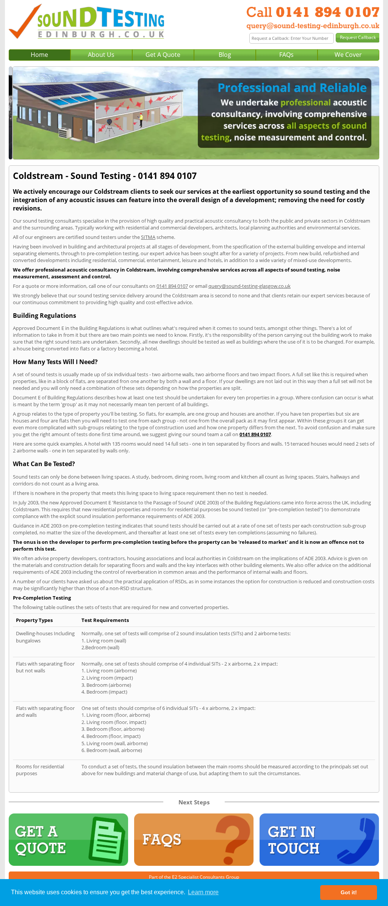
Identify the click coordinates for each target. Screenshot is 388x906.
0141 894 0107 (172, 286)
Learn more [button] (203, 892)
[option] (194, 113)
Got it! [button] (349, 892)
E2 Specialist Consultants (198, 877)
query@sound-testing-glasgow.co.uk (249, 286)
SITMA (148, 237)
